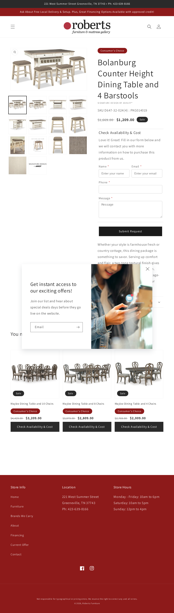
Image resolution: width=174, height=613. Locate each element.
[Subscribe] (78, 327)
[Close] (147, 268)
